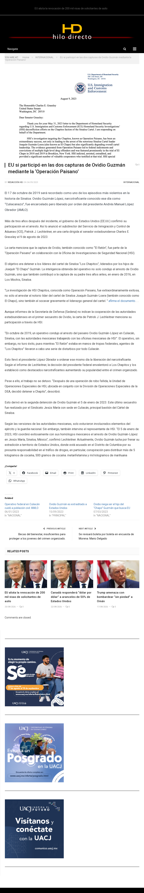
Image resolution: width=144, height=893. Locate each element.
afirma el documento (122, 301)
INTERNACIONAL (131, 182)
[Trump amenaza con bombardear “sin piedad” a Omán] (118, 574)
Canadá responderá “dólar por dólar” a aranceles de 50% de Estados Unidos (71, 597)
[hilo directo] (72, 31)
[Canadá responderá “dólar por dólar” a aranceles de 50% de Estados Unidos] (72, 574)
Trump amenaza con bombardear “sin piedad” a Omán (115, 597)
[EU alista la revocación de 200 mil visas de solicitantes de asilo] (26, 574)
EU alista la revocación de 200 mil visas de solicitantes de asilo (71, 8)
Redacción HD (15, 182)
